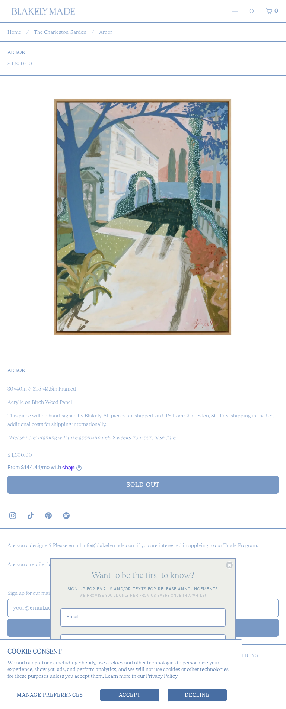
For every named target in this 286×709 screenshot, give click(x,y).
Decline (197, 695)
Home (14, 32)
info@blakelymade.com (109, 545)
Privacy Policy (162, 676)
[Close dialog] (229, 565)
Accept (130, 695)
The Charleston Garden (60, 32)
